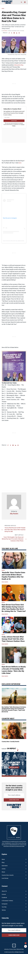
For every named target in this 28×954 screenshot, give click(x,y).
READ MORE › (5, 582)
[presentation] (14, 560)
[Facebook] (9, 33)
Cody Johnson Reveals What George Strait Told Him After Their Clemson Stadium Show (13, 639)
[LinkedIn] (17, 33)
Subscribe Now (14, 800)
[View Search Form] (21, 2)
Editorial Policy (20, 949)
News (3, 8)
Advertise (6, 949)
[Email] (19, 33)
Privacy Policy (12, 949)
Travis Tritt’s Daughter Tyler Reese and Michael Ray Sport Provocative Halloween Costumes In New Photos (12, 539)
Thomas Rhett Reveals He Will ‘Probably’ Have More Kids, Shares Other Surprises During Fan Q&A (15, 529)
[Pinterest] (14, 33)
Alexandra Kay (18, 65)
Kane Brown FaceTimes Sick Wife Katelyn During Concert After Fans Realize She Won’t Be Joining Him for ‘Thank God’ (14, 608)
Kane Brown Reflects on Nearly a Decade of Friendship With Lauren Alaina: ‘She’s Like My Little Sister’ (14, 670)
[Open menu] (24, 2)
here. (20, 163)
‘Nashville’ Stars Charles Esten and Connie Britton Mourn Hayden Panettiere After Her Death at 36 (13, 576)
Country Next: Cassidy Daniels (10, 741)
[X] (12, 33)
